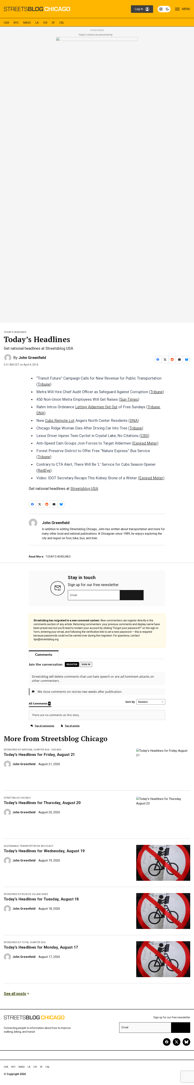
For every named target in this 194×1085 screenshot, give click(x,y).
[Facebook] (167, 1042)
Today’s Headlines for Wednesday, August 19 (44, 851)
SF (53, 22)
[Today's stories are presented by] (97, 178)
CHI (45, 22)
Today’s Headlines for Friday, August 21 (39, 754)
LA (37, 22)
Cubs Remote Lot (59, 420)
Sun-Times (129, 399)
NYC (16, 22)
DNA (40, 413)
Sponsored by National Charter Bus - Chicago (33, 750)
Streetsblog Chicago (17, 798)
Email (73, 595)
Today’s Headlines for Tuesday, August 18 (41, 899)
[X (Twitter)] (176, 1042)
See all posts (15, 993)
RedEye (44, 470)
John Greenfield (32, 357)
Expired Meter (145, 443)
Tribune (44, 384)
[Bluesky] (186, 1042)
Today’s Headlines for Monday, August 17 (41, 947)
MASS (27, 22)
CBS (144, 435)
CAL (61, 22)
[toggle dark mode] (164, 9)
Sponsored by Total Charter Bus (25, 942)
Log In (139, 9)
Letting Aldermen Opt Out (96, 407)
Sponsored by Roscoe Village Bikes (26, 894)
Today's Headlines (15, 332)
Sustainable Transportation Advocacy (28, 846)
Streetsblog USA (84, 488)
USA (6, 22)
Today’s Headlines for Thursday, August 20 (42, 802)
